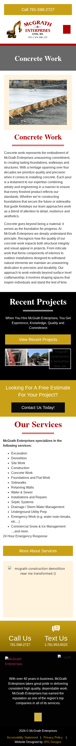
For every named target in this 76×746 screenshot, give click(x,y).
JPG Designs (52, 742)
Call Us (20, 638)
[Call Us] (20, 628)
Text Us (56, 638)
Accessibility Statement (23, 737)
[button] (67, 29)
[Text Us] (56, 628)
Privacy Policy (53, 737)
